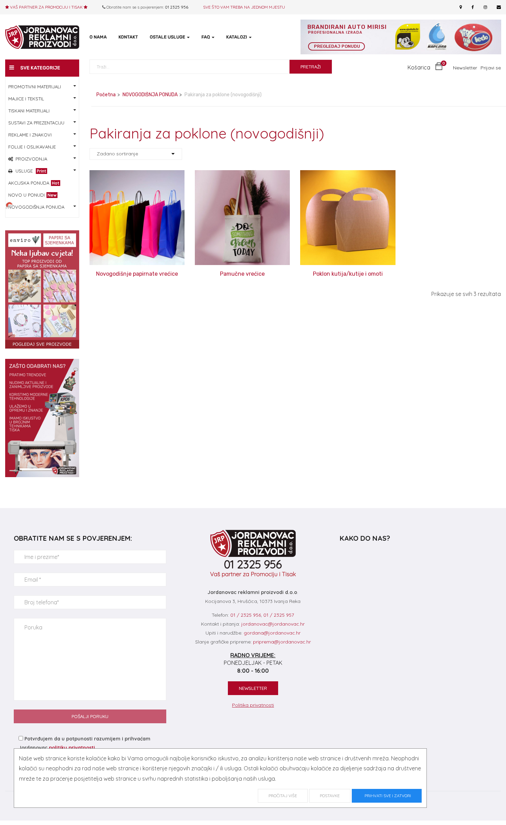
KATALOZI (237, 37)
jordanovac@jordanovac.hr (273, 624)
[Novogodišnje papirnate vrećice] (137, 175)
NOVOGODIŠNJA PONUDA (150, 95)
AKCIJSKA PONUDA (33, 183)
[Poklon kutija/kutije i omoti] (347, 175)
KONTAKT (128, 37)
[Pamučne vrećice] (242, 175)
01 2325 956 (176, 7)
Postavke (330, 795)
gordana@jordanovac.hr (272, 633)
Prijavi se (491, 68)
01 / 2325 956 (245, 615)
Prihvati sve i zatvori (386, 795)
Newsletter (465, 68)
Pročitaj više (282, 795)
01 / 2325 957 (278, 615)
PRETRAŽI (311, 66)
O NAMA (98, 37)
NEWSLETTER (253, 688)
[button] (425, 67)
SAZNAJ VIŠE (137, 269)
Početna (106, 95)
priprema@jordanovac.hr (282, 642)
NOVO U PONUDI (32, 195)
